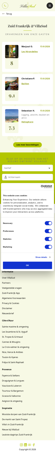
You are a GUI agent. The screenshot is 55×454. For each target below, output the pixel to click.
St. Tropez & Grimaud (12, 336)
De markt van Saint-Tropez (15, 419)
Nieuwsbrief (8, 313)
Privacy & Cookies (10, 303)
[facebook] (33, 444)
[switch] (48, 231)
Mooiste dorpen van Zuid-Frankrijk (19, 414)
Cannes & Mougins (11, 342)
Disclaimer (7, 308)
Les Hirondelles (29, 51)
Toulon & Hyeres (10, 357)
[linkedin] (25, 444)
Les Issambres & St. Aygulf (15, 331)
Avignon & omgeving (12, 401)
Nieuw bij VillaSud (10, 429)
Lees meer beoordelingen (27, 145)
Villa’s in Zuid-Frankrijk (13, 424)
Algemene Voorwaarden (14, 298)
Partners (6, 282)
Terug (9, 13)
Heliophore (27, 121)
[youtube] (29, 444)
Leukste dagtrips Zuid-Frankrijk (17, 434)
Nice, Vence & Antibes (12, 352)
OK (27, 265)
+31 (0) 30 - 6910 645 (5, 6)
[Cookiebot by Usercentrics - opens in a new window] (41, 186)
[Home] (28, 6)
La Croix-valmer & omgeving (15, 347)
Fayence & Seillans (11, 375)
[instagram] (21, 444)
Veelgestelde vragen (12, 288)
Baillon (25, 83)
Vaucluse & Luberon (11, 385)
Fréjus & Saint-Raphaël (13, 362)
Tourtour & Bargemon (13, 390)
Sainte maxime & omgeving (15, 326)
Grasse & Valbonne (11, 396)
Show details (41, 257)
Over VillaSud (8, 277)
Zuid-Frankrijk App (11, 293)
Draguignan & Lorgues (13, 380)
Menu (50, 6)
